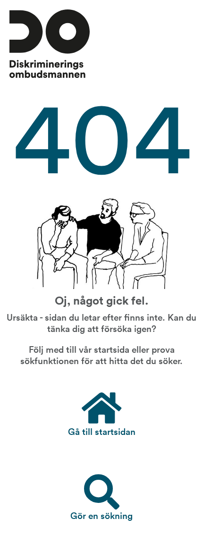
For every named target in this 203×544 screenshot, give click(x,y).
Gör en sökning (101, 514)
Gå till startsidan (101, 430)
